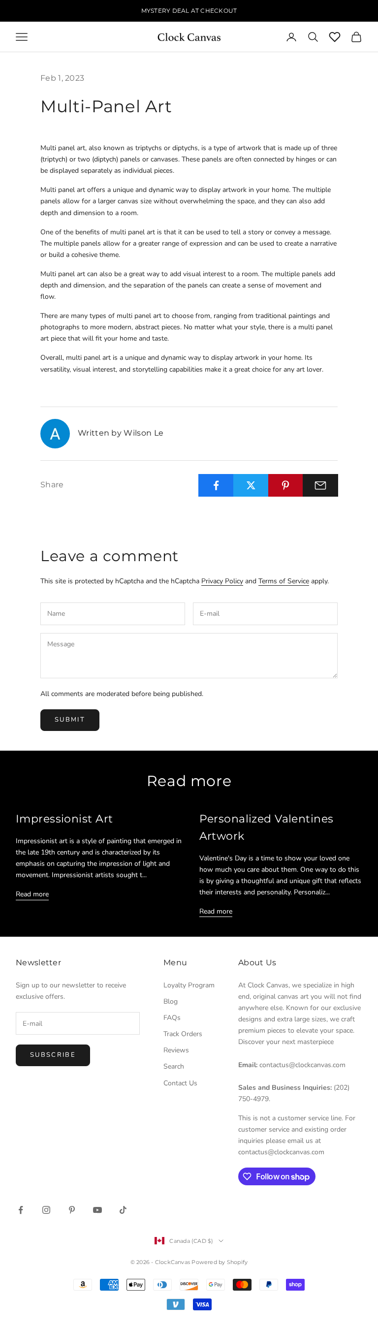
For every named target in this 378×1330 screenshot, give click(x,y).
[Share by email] (320, 485)
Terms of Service (283, 581)
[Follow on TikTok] (123, 1210)
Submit (70, 719)
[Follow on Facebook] (21, 1210)
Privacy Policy (222, 581)
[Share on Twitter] (251, 485)
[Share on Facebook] (216, 485)
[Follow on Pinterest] (72, 1210)
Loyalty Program (189, 985)
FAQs (172, 1017)
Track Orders (182, 1034)
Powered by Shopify (219, 1262)
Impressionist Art (64, 818)
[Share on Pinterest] (286, 485)
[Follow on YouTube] (97, 1210)
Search (173, 1066)
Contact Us (180, 1083)
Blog (170, 1001)
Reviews (176, 1050)
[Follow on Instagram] (46, 1210)
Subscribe (53, 1054)
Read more (32, 894)
